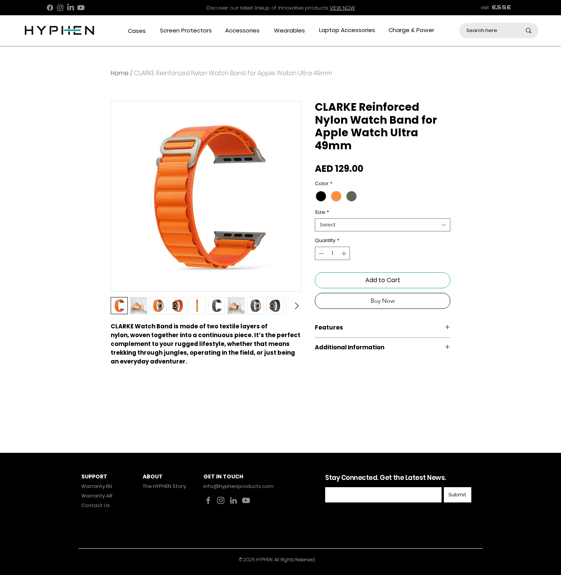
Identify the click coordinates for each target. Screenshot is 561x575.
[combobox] (382, 224)
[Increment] (344, 253)
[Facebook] (50, 7)
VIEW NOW (342, 7)
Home (120, 73)
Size (322, 212)
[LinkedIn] (70, 7)
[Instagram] (60, 7)
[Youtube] (81, 7)
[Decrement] (320, 253)
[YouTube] (246, 500)
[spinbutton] (332, 253)
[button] (136, 30)
